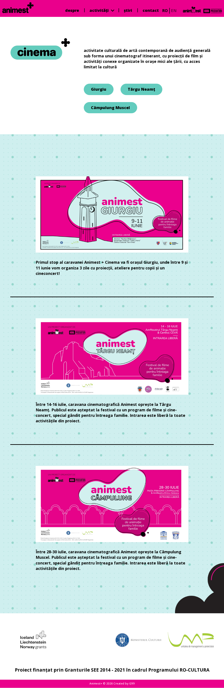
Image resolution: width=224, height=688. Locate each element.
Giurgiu (98, 89)
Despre (72, 10)
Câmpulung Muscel (110, 107)
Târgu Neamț (141, 89)
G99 (132, 683)
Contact (151, 10)
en (174, 10)
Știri (128, 10)
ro (165, 10)
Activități (99, 10)
